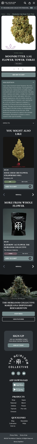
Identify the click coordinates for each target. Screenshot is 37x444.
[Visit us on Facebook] (13, 373)
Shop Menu (18, 313)
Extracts (13, 411)
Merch (23, 403)
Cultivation (12, 423)
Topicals (13, 409)
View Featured (18, 319)
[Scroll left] (4, 195)
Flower (23, 406)
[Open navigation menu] (34, 3)
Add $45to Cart (18, 74)
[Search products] (25, 3)
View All (18, 194)
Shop (8, 14)
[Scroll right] (33, 195)
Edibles (13, 406)
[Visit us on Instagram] (18, 373)
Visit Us (12, 426)
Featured (13, 403)
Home (3, 14)
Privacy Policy (14, 435)
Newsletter (24, 421)
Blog (12, 421)
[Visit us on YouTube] (24, 373)
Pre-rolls (23, 409)
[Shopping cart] (30, 3)
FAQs (24, 423)
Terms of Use (23, 435)
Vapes (24, 400)
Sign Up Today (18, 345)
